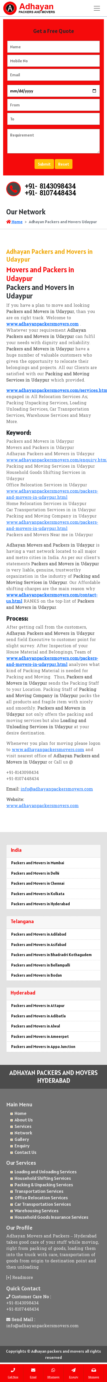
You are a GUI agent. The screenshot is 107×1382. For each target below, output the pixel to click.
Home (17, 221)
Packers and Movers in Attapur (38, 1005)
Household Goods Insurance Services (51, 1217)
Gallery (22, 1139)
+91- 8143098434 (50, 187)
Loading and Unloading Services (46, 1172)
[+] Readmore (19, 1278)
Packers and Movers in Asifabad (38, 944)
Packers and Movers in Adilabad (38, 934)
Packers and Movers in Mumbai (37, 862)
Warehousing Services (36, 1211)
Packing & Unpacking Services (44, 1185)
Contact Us (25, 1152)
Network (23, 1133)
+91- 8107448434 (50, 193)
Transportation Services (39, 1191)
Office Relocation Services (41, 1198)
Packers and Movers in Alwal (35, 1026)
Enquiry (22, 1146)
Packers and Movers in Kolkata (37, 893)
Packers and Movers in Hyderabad (40, 903)
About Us (24, 1120)
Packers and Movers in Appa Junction (43, 1046)
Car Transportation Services (43, 1204)
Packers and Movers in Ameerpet (40, 1036)
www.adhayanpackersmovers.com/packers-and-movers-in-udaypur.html (52, 494)
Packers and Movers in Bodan (36, 975)
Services (23, 1126)
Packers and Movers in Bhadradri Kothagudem (51, 954)
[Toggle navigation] (97, 8)
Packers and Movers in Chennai (37, 883)
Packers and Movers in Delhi (35, 873)
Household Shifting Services (43, 1178)
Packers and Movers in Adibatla (38, 1015)
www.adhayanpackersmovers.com (48, 750)
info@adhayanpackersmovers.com (57, 789)
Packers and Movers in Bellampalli (40, 965)
